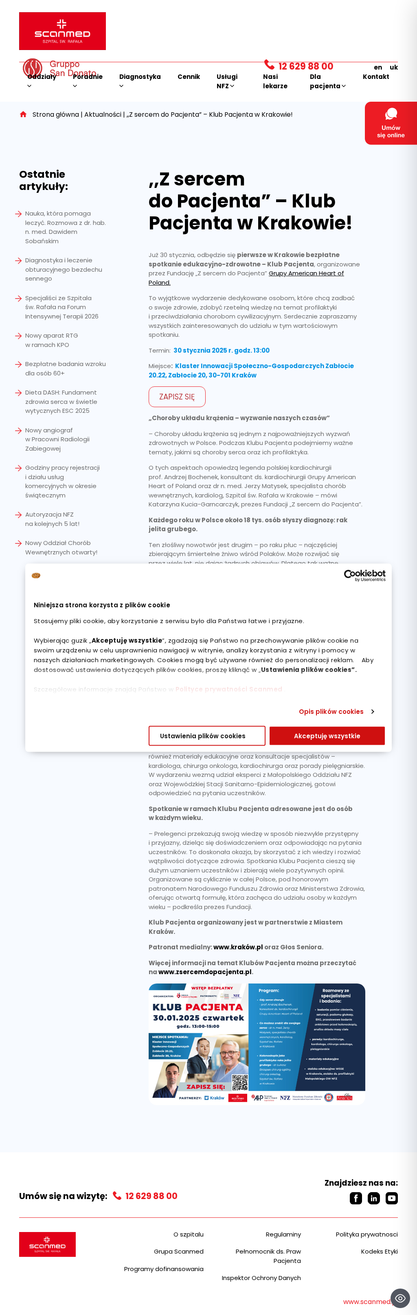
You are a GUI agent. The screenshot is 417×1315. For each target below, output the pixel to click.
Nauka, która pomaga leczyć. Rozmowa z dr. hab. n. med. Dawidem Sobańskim (65, 227)
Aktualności (102, 114)
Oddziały (41, 76)
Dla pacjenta (326, 81)
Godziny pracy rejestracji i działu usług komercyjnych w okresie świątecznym (62, 481)
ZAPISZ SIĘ (177, 396)
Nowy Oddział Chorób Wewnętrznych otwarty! (61, 547)
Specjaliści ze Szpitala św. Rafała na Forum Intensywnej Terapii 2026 (62, 307)
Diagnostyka (140, 76)
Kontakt (376, 76)
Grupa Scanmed (179, 1251)
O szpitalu (188, 1234)
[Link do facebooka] (356, 1198)
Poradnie (88, 76)
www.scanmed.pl (370, 1301)
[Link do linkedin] (374, 1198)
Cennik (189, 76)
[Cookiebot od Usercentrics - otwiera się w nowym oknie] (350, 575)
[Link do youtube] (392, 1198)
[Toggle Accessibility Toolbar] (400, 1298)
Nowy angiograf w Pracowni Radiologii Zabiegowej (57, 439)
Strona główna (56, 114)
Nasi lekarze (275, 81)
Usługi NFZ (227, 81)
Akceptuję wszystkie (327, 735)
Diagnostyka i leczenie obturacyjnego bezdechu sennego (63, 269)
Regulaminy (283, 1234)
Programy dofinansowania (164, 1269)
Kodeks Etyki (379, 1251)
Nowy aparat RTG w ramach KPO (51, 340)
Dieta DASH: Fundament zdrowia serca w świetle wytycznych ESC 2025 (61, 401)
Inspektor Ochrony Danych (261, 1278)
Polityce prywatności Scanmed (229, 689)
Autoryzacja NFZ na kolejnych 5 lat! (52, 519)
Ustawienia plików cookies (203, 735)
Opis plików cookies (331, 711)
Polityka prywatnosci (367, 1234)
